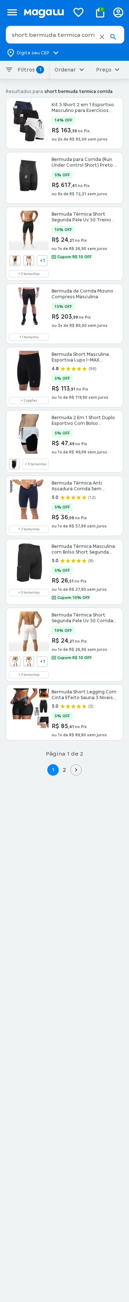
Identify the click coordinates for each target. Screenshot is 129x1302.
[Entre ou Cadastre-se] (118, 12)
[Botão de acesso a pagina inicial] (43, 12)
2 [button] (64, 769)
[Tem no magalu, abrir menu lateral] (12, 12)
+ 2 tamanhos (28, 529)
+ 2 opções (29, 400)
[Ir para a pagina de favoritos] (78, 12)
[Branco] (28, 260)
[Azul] (14, 464)
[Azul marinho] (15, 260)
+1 (42, 260)
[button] (102, 37)
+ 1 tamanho (28, 337)
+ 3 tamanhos (28, 274)
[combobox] (65, 35)
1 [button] (53, 769)
